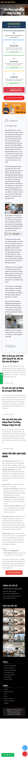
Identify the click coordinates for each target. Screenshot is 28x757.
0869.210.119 (14, 550)
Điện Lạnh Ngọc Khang (8, 2)
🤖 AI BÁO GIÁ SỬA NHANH (14, 98)
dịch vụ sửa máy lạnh (17, 185)
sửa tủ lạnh (11, 469)
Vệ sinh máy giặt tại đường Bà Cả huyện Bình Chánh (13, 389)
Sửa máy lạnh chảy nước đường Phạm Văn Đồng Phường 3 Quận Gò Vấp (12, 422)
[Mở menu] (26, 2)
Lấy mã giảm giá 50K (14, 572)
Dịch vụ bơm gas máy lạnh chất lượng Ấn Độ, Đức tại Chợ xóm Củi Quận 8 (12, 358)
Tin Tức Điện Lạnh (10, 346)
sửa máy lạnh (11, 153)
